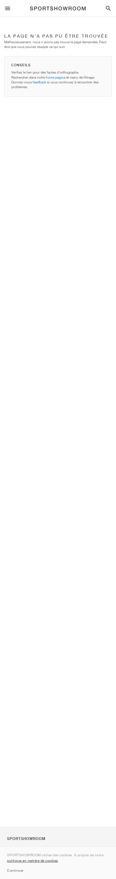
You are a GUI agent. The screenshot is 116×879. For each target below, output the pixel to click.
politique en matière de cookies (32, 861)
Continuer (15, 870)
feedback (39, 82)
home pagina (55, 77)
